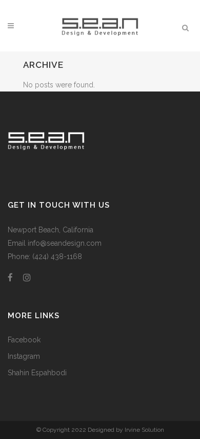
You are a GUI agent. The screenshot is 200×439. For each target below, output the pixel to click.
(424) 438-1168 (57, 256)
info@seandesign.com (65, 243)
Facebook (24, 340)
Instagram (24, 356)
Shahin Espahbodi (37, 373)
